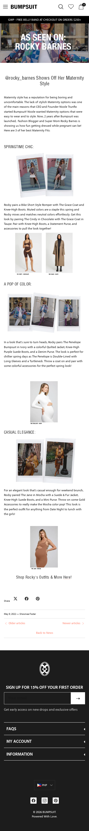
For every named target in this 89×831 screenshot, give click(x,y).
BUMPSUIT (49, 812)
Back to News (44, 633)
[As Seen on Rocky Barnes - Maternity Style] (44, 275)
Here (66, 577)
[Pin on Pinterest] (38, 599)
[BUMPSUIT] (24, 6)
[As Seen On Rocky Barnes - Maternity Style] (44, 334)
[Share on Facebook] (26, 599)
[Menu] (5, 6)
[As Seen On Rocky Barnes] (44, 197)
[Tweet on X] (15, 599)
